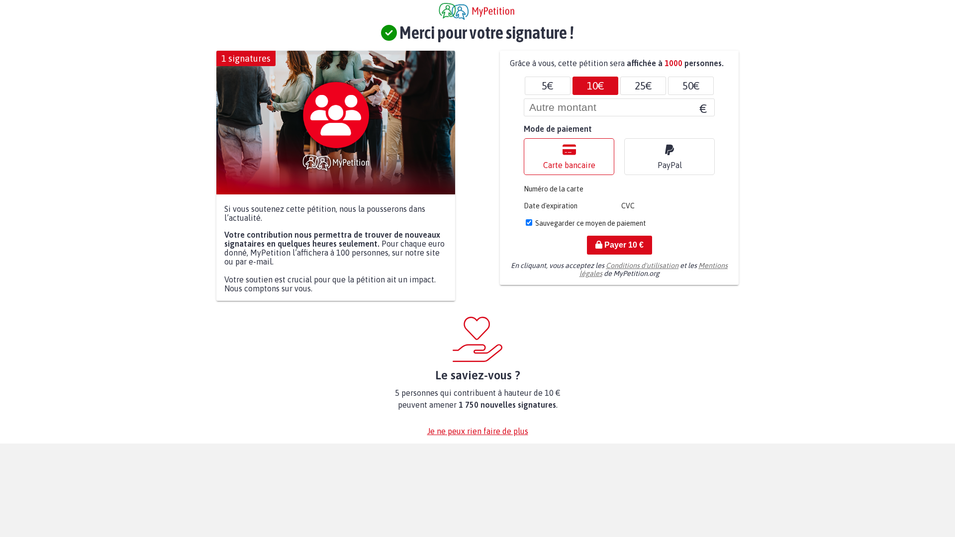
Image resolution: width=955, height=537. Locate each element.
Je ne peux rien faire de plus (477, 431)
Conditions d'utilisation (642, 265)
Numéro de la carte (553, 189)
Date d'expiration (550, 206)
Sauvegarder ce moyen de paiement (590, 223)
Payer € (623, 245)
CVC (628, 206)
